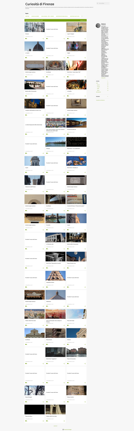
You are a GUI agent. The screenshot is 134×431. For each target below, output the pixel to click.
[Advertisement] (90, 38)
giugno (98, 84)
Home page (27, 16)
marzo (98, 90)
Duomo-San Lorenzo (35, 16)
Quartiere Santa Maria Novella (62, 16)
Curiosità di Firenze (39, 4)
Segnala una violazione (100, 100)
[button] (43, 38)
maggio (98, 86)
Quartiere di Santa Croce (74, 16)
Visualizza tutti (83, 20)
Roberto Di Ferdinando (103, 24)
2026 (97, 83)
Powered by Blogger (68, 429)
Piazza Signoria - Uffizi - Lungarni (47, 16)
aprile (98, 88)
